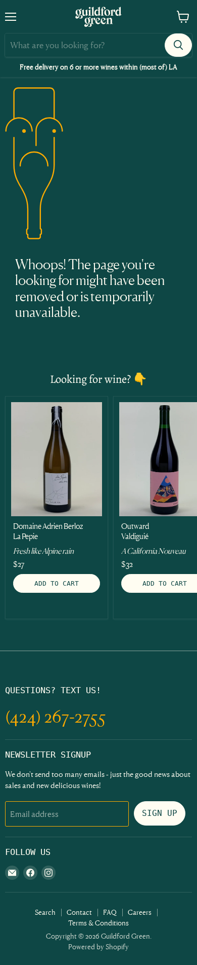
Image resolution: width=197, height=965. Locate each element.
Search (45, 912)
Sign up (159, 813)
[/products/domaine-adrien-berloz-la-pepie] (56, 459)
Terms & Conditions (98, 922)
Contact (79, 912)
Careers (140, 912)
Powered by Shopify (98, 946)
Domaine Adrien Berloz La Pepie (48, 531)
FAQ (110, 912)
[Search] (178, 45)
